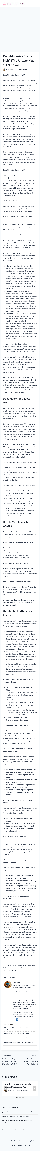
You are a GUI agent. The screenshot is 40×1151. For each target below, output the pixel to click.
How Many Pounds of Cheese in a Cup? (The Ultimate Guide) (30, 1060)
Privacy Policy (30, 1141)
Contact (14, 1141)
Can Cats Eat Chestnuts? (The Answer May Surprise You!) (16, 1129)
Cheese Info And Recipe (21, 69)
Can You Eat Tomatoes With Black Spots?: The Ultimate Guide (18, 1038)
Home (21, 1141)
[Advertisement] (20, 28)
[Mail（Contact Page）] (17, 1019)
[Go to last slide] (5, 1088)
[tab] (16, 1097)
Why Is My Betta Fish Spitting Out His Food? (13, 1126)
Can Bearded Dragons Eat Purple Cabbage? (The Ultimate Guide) (10, 1060)
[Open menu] (36, 3)
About (6, 1141)
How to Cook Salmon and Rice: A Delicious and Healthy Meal (18, 1029)
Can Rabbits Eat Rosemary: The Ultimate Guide (19, 1042)
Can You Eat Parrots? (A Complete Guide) (17, 1033)
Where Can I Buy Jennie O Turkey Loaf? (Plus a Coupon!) (16, 1116)
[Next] (34, 1088)
